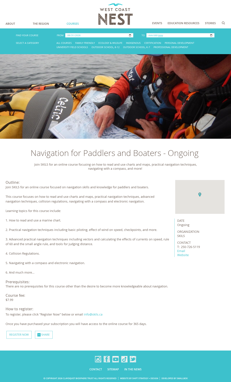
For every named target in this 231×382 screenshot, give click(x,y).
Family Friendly (85, 42)
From (60, 35)
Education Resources (183, 23)
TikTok (124, 359)
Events (157, 23)
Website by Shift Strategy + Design (139, 378)
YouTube (115, 359)
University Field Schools (72, 47)
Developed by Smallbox (174, 378)
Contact (95, 369)
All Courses (64, 42)
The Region (41, 24)
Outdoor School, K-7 (136, 47)
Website (183, 255)
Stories (210, 23)
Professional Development (171, 47)
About (10, 24)
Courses (73, 24)
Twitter (133, 359)
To (143, 35)
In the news (133, 369)
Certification (152, 42)
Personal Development (179, 42)
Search (223, 23)
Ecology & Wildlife (110, 42)
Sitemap (113, 369)
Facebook (106, 359)
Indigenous (133, 42)
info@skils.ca (93, 314)
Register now (19, 334)
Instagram (98, 359)
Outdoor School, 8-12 (105, 47)
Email (181, 251)
